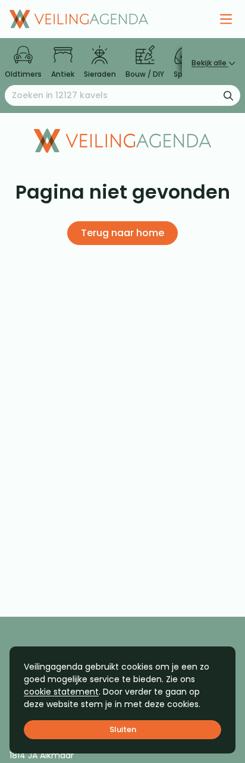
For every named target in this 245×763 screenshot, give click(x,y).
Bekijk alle (209, 63)
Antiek (62, 74)
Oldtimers (23, 74)
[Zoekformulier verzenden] (228, 95)
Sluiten (122, 729)
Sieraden (100, 74)
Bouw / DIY (144, 74)
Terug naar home (122, 233)
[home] (79, 19)
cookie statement (61, 692)
